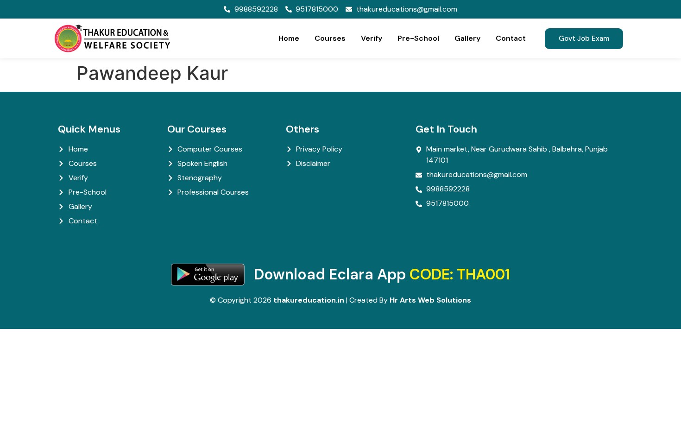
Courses (330, 38)
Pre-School (418, 38)
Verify (371, 38)
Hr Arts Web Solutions (430, 300)
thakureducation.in (308, 300)
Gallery (467, 38)
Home (288, 38)
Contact (511, 38)
